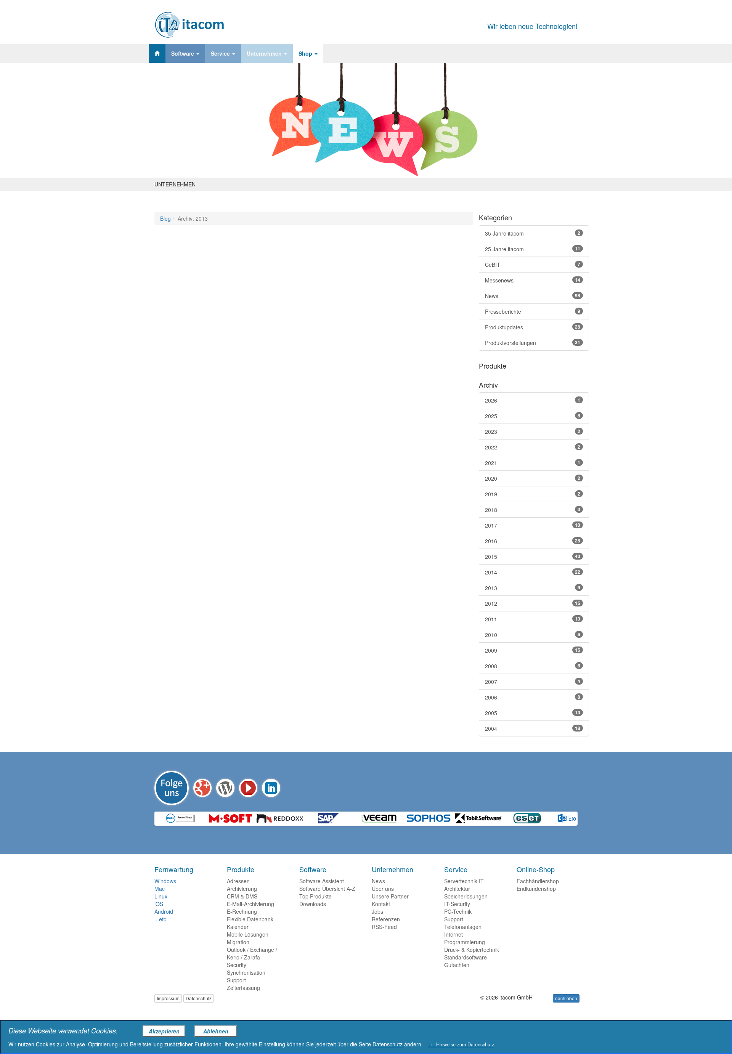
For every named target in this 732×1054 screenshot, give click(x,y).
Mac (159, 888)
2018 (532, 509)
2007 (532, 681)
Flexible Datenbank (250, 919)
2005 (532, 713)
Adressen (238, 881)
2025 (532, 416)
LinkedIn (271, 788)
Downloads (312, 904)
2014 (532, 572)
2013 (532, 588)
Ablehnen (215, 1031)
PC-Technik (458, 911)
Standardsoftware (465, 957)
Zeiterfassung (243, 987)
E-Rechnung (242, 911)
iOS (158, 904)
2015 (532, 556)
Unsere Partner (390, 896)
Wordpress (225, 788)
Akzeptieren (164, 1031)
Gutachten (456, 965)
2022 (532, 447)
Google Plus (202, 788)
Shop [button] (306, 53)
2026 (532, 400)
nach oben (566, 998)
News (532, 296)
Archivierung (242, 888)
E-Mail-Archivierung (250, 904)
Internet (453, 934)
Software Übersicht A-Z (327, 888)
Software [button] (183, 53)
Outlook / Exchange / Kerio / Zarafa (252, 953)
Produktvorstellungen (532, 343)
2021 (532, 463)
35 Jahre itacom (532, 233)
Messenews (532, 280)
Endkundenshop (536, 888)
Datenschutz (199, 998)
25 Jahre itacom (532, 249)
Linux (160, 896)
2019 (532, 494)
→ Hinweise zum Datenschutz (461, 1044)
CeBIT (532, 264)
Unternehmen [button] (265, 53)
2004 (532, 728)
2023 (532, 431)
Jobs (377, 911)
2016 (532, 541)
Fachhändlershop (538, 881)
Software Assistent (321, 881)
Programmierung (464, 942)
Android (163, 911)
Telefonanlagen (463, 926)
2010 (532, 634)
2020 (532, 478)
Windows (165, 881)
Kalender (238, 926)
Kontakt (381, 904)
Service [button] (221, 53)
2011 (532, 619)
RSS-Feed (384, 926)
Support (236, 980)
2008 (532, 666)
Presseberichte (532, 311)
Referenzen (386, 919)
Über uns (383, 888)
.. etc (160, 919)
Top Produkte (315, 896)
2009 (532, 650)
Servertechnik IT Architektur (464, 884)
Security (236, 965)
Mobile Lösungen (247, 934)
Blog (165, 218)
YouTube (248, 788)
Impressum (168, 998)
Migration (238, 942)
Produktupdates (532, 327)
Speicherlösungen (466, 896)
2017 (532, 525)
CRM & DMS (242, 896)
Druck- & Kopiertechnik (471, 949)
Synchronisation (246, 972)
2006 (532, 697)
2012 (532, 603)
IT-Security (457, 904)
